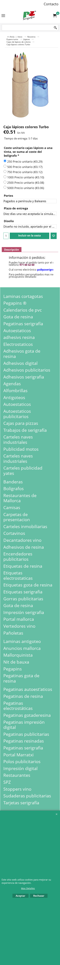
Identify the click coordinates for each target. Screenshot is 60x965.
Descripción (11, 249)
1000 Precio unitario (25, 177)
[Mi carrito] (54, 16)
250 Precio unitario (24, 161)
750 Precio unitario (24, 172)
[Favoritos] (54, 236)
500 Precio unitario (24, 167)
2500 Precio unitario (25, 183)
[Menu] (3, 16)
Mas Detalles (28, 888)
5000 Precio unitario (25, 188)
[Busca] (55, 28)
